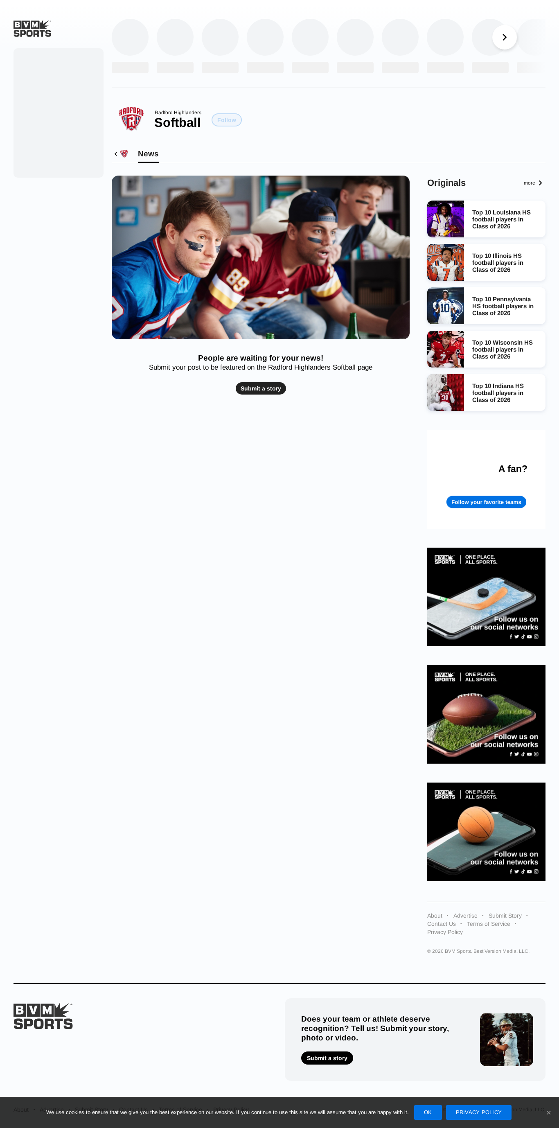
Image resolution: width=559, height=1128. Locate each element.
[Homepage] (32, 28)
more (529, 183)
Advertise (465, 915)
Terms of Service (488, 923)
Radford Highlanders (178, 112)
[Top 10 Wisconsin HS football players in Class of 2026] (445, 349)
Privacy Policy (445, 932)
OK (428, 1112)
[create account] (486, 479)
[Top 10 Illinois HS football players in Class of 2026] (445, 262)
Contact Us (441, 923)
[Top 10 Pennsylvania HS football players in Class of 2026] (445, 305)
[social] (486, 597)
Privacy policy (479, 1112)
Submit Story (505, 915)
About (434, 915)
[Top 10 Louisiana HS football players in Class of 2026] (445, 219)
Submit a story (261, 388)
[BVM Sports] (43, 1015)
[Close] (549, 1112)
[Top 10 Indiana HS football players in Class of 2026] (445, 392)
